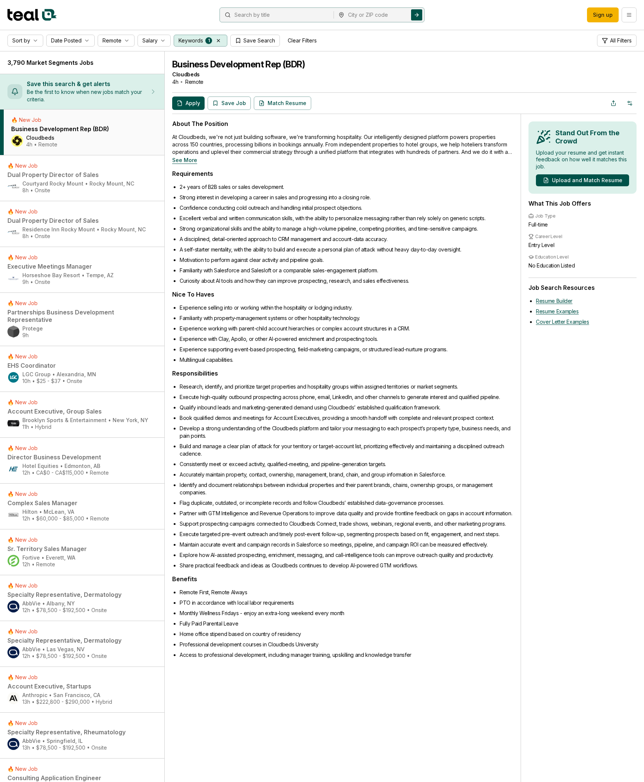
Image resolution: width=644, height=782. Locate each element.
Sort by (21, 40)
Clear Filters (302, 40)
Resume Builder (554, 301)
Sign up (603, 15)
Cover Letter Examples (562, 322)
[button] (218, 41)
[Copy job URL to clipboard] (613, 103)
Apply (193, 103)
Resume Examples (557, 311)
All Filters (621, 40)
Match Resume (287, 103)
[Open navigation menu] (629, 14)
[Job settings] (630, 103)
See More (184, 160)
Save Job (233, 103)
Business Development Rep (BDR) (238, 64)
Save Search (259, 40)
